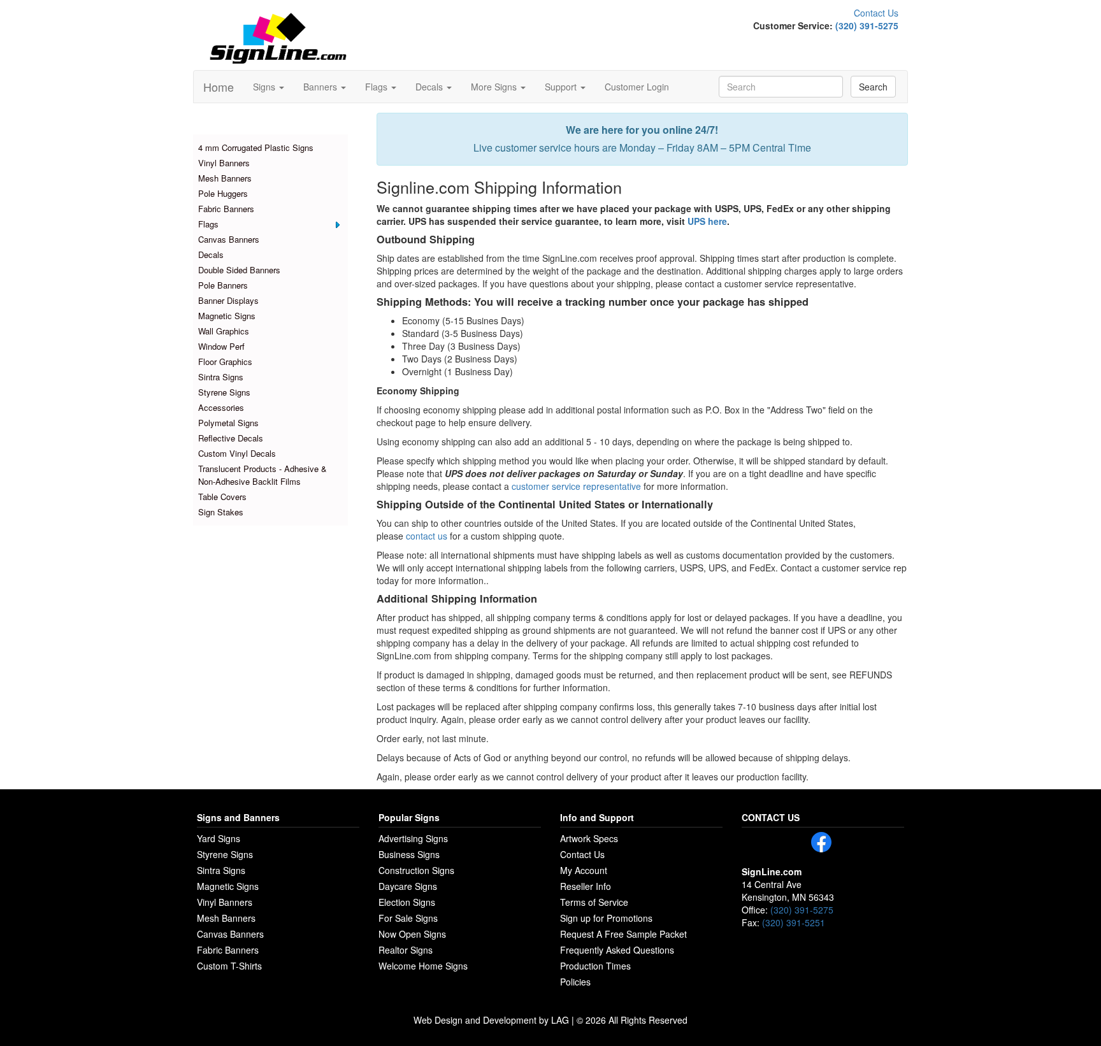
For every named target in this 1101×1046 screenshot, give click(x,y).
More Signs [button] (495, 86)
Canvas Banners (228, 239)
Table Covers (222, 497)
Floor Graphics (225, 361)
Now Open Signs (412, 934)
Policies (575, 981)
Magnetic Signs (226, 316)
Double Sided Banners (239, 270)
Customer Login (637, 86)
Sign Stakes (220, 512)
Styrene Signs (224, 392)
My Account (583, 870)
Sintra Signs (220, 377)
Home (218, 86)
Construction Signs (416, 870)
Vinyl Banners (224, 163)
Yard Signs (218, 838)
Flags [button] (377, 86)
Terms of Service (594, 902)
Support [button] (562, 86)
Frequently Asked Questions (617, 949)
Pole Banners (223, 285)
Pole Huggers (223, 193)
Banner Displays (228, 300)
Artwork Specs (589, 838)
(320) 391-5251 (793, 922)
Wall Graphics (223, 331)
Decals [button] (430, 86)
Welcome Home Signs (423, 965)
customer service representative (576, 486)
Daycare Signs (407, 886)
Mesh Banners (225, 178)
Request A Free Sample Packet (623, 934)
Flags (208, 224)
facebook (821, 842)
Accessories (221, 407)
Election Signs (406, 902)
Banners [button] (321, 86)
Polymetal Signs (228, 423)
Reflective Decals (230, 438)
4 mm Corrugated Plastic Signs (255, 147)
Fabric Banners (226, 209)
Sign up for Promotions (606, 918)
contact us (426, 535)
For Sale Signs (408, 918)
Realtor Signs (405, 949)
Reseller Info (585, 886)
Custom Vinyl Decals (237, 453)
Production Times (595, 965)
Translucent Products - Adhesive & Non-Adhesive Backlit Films (262, 474)
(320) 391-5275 (866, 25)
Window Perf (221, 346)
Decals (211, 254)
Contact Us (876, 12)
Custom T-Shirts (229, 965)
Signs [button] (265, 86)
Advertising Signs (413, 838)
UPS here (707, 221)
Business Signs (409, 854)
